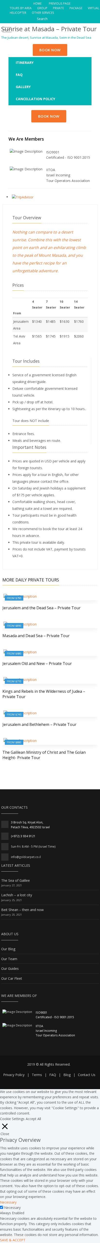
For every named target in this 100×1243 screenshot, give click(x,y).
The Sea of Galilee (15, 880)
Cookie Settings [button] (12, 1118)
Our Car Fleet (11, 978)
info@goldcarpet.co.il (26, 857)
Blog (67, 1074)
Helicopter (18, 13)
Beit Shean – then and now (22, 909)
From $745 (14, 714)
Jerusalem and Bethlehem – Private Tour (39, 724)
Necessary (12, 1207)
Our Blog (8, 949)
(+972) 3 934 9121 (23, 836)
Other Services (43, 13)
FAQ (52, 1074)
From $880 (14, 742)
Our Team (9, 959)
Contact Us (86, 1074)
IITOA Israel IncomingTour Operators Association (68, 175)
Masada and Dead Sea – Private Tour (36, 635)
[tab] (50, 63)
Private (59, 8)
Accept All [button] (33, 1118)
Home (37, 3)
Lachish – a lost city (16, 895)
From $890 (14, 625)
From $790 (14, 598)
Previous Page (59, 3)
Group (42, 8)
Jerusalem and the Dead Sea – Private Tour (41, 607)
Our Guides (10, 968)
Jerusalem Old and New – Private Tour (37, 663)
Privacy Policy (14, 1074)
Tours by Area (21, 8)
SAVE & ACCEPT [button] (12, 1240)
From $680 (14, 653)
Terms (37, 1074)
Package (76, 8)
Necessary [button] (8, 1202)
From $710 (14, 681)
